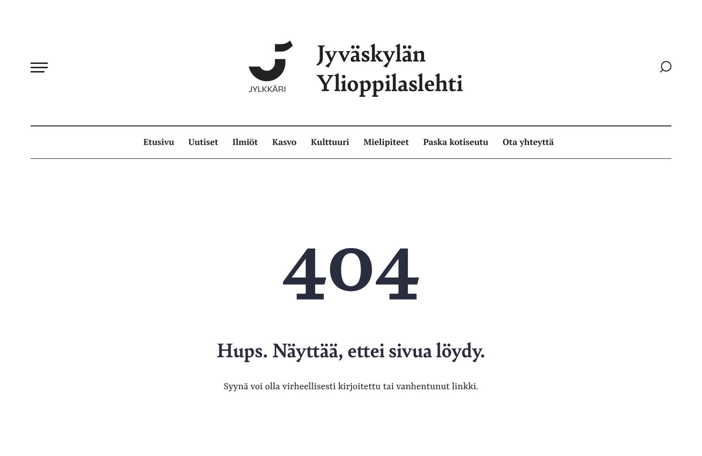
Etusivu (158, 142)
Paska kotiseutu (455, 142)
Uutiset (203, 142)
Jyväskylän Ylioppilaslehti (390, 67)
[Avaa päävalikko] (39, 67)
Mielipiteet (386, 142)
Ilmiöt (245, 142)
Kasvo (284, 142)
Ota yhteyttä (528, 142)
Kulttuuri (330, 142)
